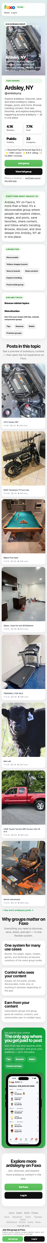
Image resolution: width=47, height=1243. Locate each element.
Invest (19, 1212)
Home (7, 12)
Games (30, 1222)
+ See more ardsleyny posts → (18, 910)
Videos (23, 1219)
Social (6, 1217)
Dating (28, 1217)
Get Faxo (23, 1187)
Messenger (17, 1217)
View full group (24, 171)
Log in (14, 12)
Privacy (34, 1212)
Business (38, 1217)
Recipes (22, 1222)
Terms (27, 1212)
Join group (23, 163)
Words (38, 1222)
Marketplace (11, 1222)
